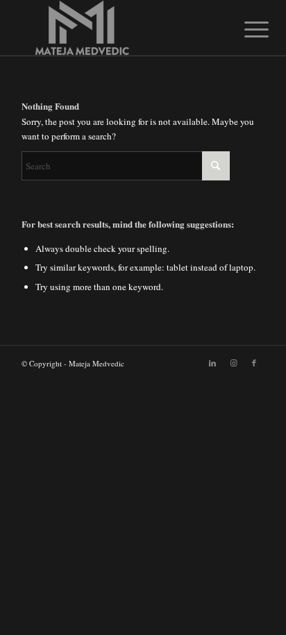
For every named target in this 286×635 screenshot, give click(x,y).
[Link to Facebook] (254, 363)
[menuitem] (245, 29)
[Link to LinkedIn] (212, 363)
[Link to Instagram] (233, 363)
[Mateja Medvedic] (119, 28)
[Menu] (245, 29)
